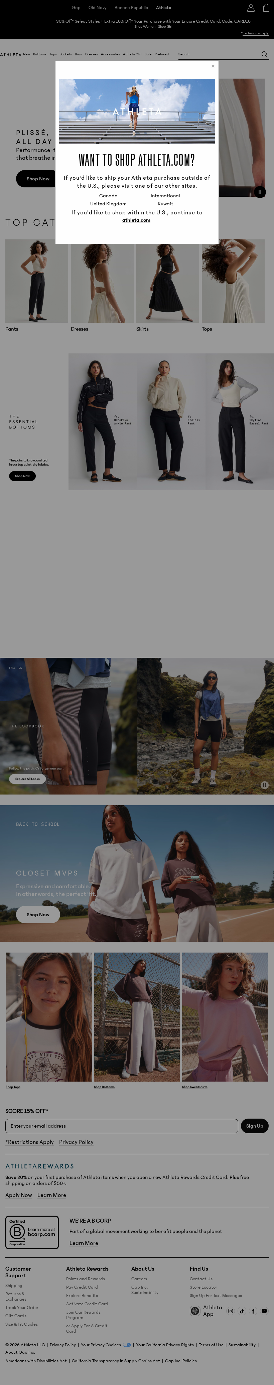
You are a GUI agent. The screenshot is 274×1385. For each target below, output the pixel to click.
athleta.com (136, 220)
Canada (108, 196)
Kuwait (165, 204)
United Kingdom (108, 204)
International (165, 196)
